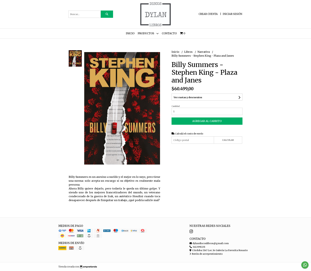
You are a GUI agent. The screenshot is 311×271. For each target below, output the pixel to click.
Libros (188, 51)
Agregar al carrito (207, 121)
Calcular (228, 140)
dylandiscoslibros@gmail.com (210, 243)
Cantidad (176, 106)
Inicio (130, 33)
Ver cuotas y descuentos (188, 97)
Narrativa (203, 51)
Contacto (169, 33)
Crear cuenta (208, 14)
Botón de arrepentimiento (207, 253)
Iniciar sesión (232, 14)
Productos (146, 33)
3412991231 (198, 246)
